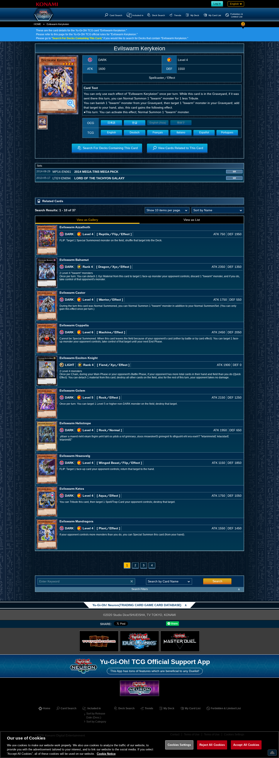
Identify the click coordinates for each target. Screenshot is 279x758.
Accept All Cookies (246, 744)
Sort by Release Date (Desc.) (95, 715)
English (111, 132)
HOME (37, 24)
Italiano (181, 132)
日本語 (111, 122)
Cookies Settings (179, 744)
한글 (134, 122)
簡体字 (181, 122)
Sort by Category (96, 721)
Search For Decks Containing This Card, (77, 38)
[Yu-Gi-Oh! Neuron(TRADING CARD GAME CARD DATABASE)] (43, 14)
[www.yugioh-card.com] (99, 641)
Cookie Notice (106, 753)
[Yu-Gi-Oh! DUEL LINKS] (139, 641)
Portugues (227, 132)
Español (204, 132)
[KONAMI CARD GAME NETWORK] (139, 688)
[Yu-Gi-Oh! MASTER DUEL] (180, 641)
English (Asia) (158, 122)
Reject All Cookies (212, 744)
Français (158, 132)
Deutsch (135, 132)
